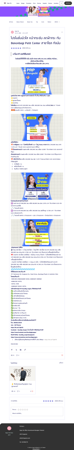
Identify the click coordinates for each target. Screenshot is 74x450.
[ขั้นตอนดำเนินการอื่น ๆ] (62, 32)
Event (43, 22)
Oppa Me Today (14, 344)
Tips (37, 22)
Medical (49, 22)
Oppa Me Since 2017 (9, 434)
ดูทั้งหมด (61, 363)
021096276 (25, 442)
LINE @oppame (24, 434)
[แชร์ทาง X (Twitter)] (16, 350)
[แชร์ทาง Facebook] (12, 350)
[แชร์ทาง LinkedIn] (20, 350)
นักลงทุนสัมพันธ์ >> (36, 449)
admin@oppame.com (25, 438)
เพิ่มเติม (56, 22)
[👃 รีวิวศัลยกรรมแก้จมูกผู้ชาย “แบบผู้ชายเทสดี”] (22, 373)
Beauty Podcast (20, 22)
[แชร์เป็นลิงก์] (25, 350)
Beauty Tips (29, 22)
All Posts (11, 22)
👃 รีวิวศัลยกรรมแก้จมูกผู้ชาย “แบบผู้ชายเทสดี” (21, 385)
